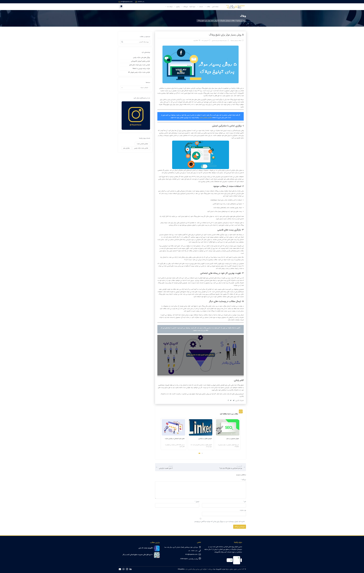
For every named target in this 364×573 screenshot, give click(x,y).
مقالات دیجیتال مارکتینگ (235, 40)
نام (244, 501)
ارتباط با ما (169, 7)
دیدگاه (243, 479)
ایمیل (197, 501)
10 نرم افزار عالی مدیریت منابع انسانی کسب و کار (138, 554)
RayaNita (181, 569)
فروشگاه (185, 7)
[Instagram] (127, 569)
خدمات (201, 7)
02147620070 (140, 2)
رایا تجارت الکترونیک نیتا (220, 569)
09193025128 (184, 559)
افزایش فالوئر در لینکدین (205, 439)
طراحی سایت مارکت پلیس (141, 148)
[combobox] (135, 88)
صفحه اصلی (215, 7)
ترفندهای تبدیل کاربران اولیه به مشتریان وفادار (200, 355)
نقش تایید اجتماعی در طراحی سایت (175, 439)
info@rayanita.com (127, 2)
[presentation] (161, 435)
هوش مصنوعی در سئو (233, 439)
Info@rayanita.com (191, 554)
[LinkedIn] (131, 569)
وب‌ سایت (243, 510)
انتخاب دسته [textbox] (144, 87)
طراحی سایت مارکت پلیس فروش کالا (139, 72)
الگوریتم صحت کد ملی (145, 548)
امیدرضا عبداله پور (215, 40)
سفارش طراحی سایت (205, 117)
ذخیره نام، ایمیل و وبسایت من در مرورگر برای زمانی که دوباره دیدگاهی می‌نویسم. (219, 521)
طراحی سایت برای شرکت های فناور (139, 65)
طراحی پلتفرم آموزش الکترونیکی (140, 61)
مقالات (208, 7)
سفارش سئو (126, 148)
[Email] (120, 569)
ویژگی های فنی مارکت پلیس (141, 57)
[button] (202, 453)
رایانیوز (178, 7)
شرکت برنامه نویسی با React (141, 68)
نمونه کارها (192, 7)
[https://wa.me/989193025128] (124, 569)
